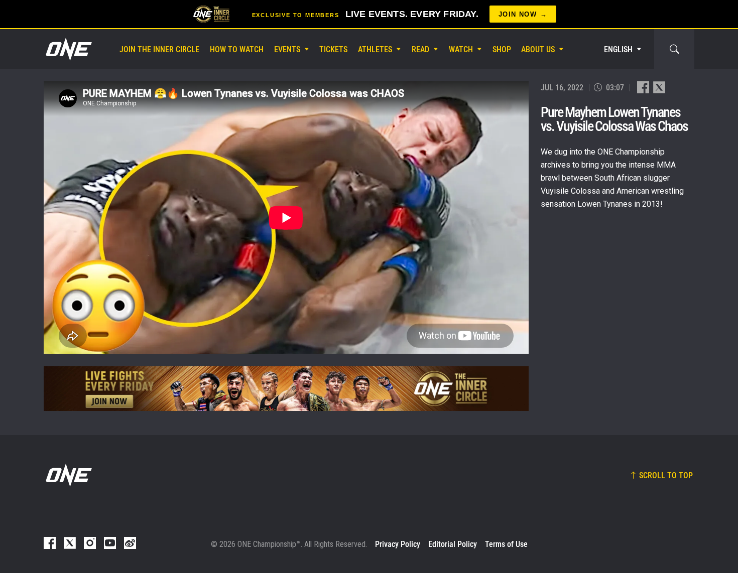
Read (420, 49)
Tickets (333, 49)
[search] (674, 49)
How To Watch (237, 49)
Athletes (375, 49)
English (618, 49)
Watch (461, 49)
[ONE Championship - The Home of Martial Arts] (68, 49)
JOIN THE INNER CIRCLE (159, 49)
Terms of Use (506, 544)
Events (287, 49)
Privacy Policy (397, 544)
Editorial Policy (452, 544)
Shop (502, 49)
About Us (538, 49)
